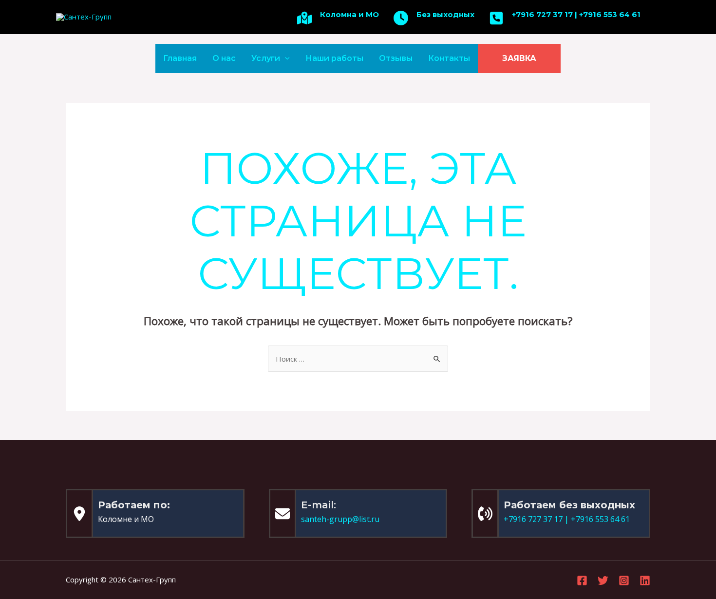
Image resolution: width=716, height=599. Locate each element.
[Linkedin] (645, 580)
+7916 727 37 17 (542, 14)
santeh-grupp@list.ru (340, 519)
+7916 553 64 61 (610, 14)
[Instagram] (624, 580)
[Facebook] (582, 580)
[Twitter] (603, 580)
